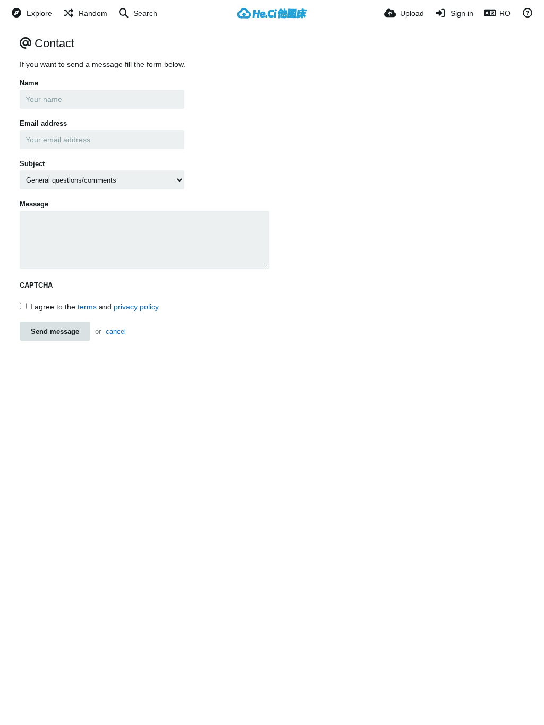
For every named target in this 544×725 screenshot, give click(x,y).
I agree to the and (94, 307)
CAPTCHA (36, 285)
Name (29, 83)
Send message (55, 331)
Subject (32, 164)
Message (34, 204)
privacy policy (136, 307)
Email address (43, 123)
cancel (116, 331)
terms (87, 307)
